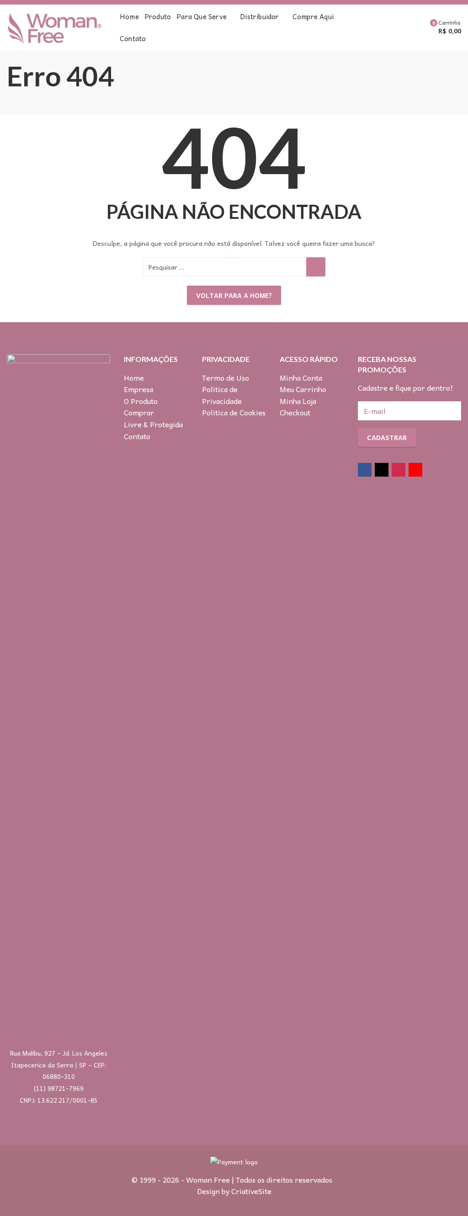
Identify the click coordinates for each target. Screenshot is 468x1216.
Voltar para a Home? (234, 295)
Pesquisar (315, 266)
